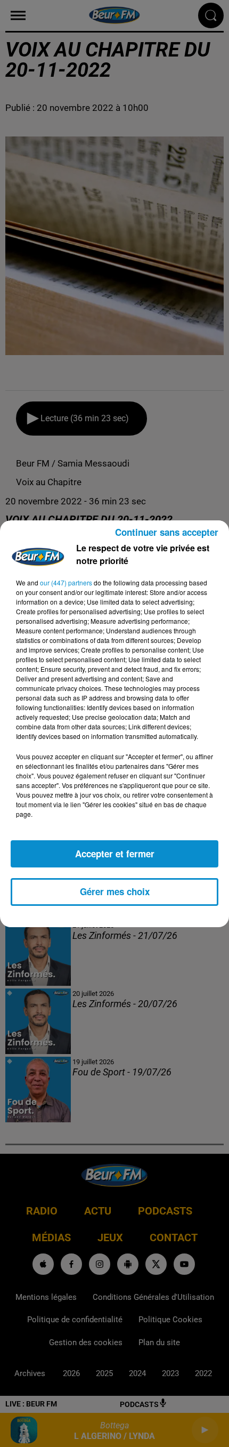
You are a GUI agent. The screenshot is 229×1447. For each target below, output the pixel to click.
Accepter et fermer (114, 853)
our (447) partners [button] (66, 582)
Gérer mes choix (115, 891)
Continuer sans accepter (166, 532)
